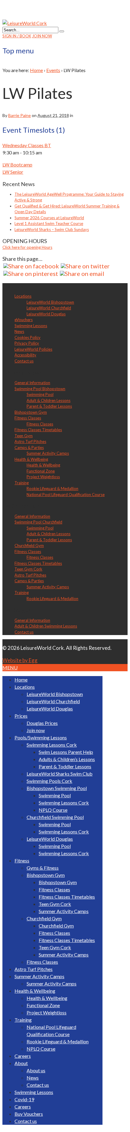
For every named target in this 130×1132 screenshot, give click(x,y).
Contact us (24, 361)
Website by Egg (19, 660)
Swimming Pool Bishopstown (40, 388)
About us (36, 1070)
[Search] (61, 31)
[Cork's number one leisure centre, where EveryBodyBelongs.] (24, 23)
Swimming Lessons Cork (52, 745)
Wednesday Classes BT (26, 145)
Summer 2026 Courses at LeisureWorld (49, 217)
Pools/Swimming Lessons (41, 737)
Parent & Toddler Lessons (49, 406)
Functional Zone (41, 471)
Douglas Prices (42, 723)
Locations (23, 296)
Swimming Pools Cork (49, 781)
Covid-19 (24, 1099)
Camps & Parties (29, 447)
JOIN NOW (42, 35)
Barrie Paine (19, 115)
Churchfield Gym (29, 545)
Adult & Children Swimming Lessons (46, 626)
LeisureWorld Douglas (46, 313)
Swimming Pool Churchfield (38, 522)
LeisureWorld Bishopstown (50, 302)
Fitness (22, 860)
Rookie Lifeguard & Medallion (52, 488)
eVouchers (24, 319)
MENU (10, 667)
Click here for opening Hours (27, 247)
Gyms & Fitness (43, 868)
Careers (23, 1056)
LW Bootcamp (17, 164)
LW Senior (12, 172)
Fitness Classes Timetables (38, 429)
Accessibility (25, 355)
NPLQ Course (53, 810)
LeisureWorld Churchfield (49, 307)
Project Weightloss (43, 476)
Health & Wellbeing (31, 459)
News (19, 331)
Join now (36, 730)
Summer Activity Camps (48, 453)
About (21, 1063)
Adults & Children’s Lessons (67, 759)
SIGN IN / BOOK (16, 35)
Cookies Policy (28, 337)
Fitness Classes (28, 418)
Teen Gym (24, 435)
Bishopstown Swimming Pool (57, 788)
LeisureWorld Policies (33, 349)
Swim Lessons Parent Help (66, 752)
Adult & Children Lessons (48, 400)
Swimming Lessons (31, 325)
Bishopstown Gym (31, 412)
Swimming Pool (40, 394)
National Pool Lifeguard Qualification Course (66, 494)
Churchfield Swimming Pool (55, 817)
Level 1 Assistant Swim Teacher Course (49, 223)
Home (36, 70)
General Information (32, 382)
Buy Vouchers (29, 1114)
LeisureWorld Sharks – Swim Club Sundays (52, 229)
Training (22, 482)
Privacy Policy (27, 343)
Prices (21, 716)
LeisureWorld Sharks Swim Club (60, 773)
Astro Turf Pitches (30, 441)
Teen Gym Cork (28, 569)
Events (53, 70)
